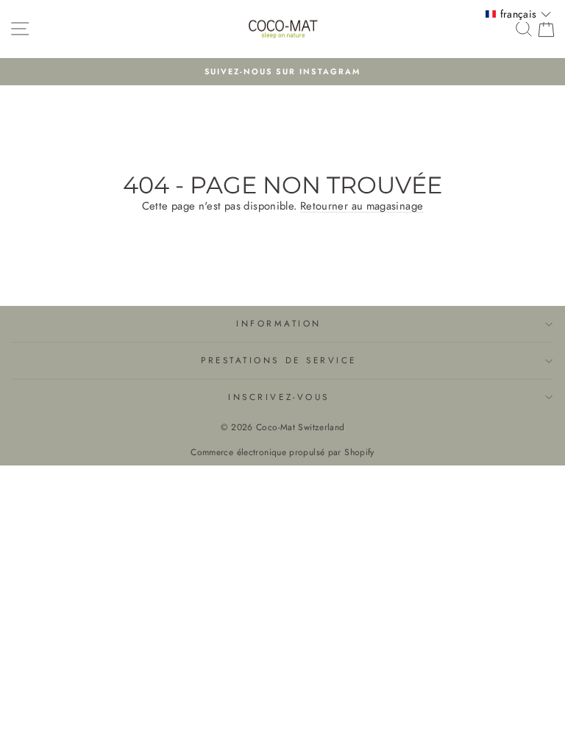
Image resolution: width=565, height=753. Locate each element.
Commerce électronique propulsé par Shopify (282, 452)
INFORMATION (278, 323)
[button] (518, 14)
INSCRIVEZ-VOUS (278, 396)
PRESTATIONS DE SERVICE (279, 360)
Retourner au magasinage (361, 206)
